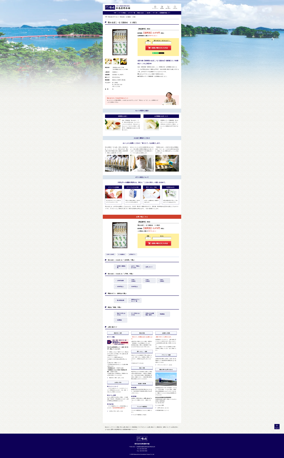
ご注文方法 (175, 8)
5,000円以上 (134, 286)
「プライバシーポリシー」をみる (164, 364)
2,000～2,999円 (110, 254)
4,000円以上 (120, 286)
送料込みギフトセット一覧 (135, 300)
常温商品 (162, 314)
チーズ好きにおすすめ (135, 314)
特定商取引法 (118, 429)
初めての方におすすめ (121, 314)
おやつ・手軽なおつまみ (135, 266)
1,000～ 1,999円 (133, 280)
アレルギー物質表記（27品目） (139, 414)
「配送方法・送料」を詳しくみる (116, 377)
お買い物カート (152, 427)
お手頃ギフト (132, 254)
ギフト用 (155, 12)
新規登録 (134, 427)
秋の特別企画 (120, 300)
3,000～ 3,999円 (162, 280)
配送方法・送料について (163, 427)
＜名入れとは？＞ (165, 40)
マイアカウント (155, 8)
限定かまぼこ (140, 12)
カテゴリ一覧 (131, 12)
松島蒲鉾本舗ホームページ (162, 410)
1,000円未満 (120, 280)
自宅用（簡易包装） (121, 266)
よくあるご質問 (160, 405)
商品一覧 (119, 427)
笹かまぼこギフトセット (113, 16)
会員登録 (162, 8)
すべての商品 (122, 12)
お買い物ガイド (127, 427)
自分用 (148, 12)
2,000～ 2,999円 (148, 280)
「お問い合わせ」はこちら (162, 407)
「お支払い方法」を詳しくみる (115, 411)
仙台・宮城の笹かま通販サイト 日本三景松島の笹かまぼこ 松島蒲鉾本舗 (117, 7)
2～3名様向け (121, 254)
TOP (115, 12)
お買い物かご (168, 8)
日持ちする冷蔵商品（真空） (150, 314)
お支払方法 (174, 427)
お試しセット (149, 266)
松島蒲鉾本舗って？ (165, 12)
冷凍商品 (119, 320)
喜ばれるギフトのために (138, 363)
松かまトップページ (110, 427)
